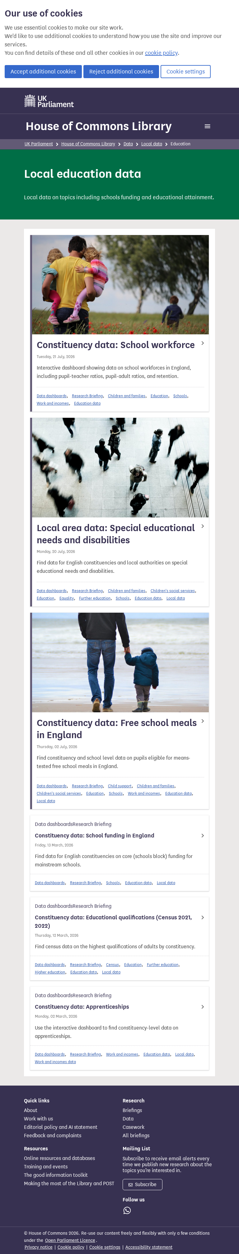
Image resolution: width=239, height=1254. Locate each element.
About (30, 1110)
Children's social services (173, 590)
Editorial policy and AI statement (60, 1127)
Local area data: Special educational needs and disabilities (116, 534)
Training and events (46, 1167)
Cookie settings (185, 71)
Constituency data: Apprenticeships (82, 1006)
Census (112, 964)
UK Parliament (39, 144)
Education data (87, 403)
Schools (180, 396)
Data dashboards (52, 396)
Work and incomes (53, 403)
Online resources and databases (59, 1158)
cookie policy (161, 53)
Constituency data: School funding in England (94, 835)
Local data (151, 144)
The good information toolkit (56, 1175)
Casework (133, 1127)
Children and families (126, 396)
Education (159, 396)
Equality (66, 598)
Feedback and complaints (52, 1135)
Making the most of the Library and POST (69, 1183)
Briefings (132, 1110)
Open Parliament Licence (70, 1240)
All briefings (136, 1135)
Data (128, 144)
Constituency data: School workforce (116, 345)
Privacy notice (39, 1247)
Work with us (38, 1119)
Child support (120, 786)
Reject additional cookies (121, 71)
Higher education (50, 972)
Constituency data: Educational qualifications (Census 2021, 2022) (113, 921)
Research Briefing (87, 396)
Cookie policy (71, 1247)
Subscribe (145, 1184)
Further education (94, 598)
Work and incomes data (55, 1061)
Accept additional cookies (43, 71)
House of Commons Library (99, 126)
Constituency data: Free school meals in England (117, 729)
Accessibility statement (148, 1247)
